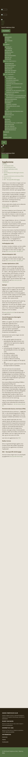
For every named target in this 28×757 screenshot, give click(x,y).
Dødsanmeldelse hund (13, 106)
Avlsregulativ (9, 101)
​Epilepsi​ (6, 171)
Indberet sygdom (11, 104)
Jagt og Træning (10, 126)
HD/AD (8, 107)
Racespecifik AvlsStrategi (16, 456)
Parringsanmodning (11, 99)
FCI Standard (8, 40)
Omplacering (8, 68)
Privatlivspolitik (5, 741)
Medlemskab (8, 50)
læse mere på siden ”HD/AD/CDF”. (14, 251)
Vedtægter (8, 53)
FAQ (6, 42)
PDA (19, 438)
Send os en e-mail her (10, 732)
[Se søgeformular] (4, 143)
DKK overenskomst (10, 55)
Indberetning (5, 207)
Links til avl (8, 113)
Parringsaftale (10, 81)
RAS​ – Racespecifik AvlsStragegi (12, 179)
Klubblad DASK (9, 52)
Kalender (6, 31)
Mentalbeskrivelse (10, 129)
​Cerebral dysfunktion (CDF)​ (11, 169)
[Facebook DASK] (3, 145)
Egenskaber (8, 37)
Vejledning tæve (11, 78)
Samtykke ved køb (10, 72)
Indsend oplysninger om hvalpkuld (13, 87)
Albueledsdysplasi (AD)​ (9, 167)
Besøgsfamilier (9, 63)
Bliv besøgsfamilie (10, 65)
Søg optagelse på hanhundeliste (16, 95)
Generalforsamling (11, 128)
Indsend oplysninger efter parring (14, 84)
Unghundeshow (9, 124)
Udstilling (8, 121)
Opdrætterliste (9, 114)
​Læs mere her (10, 725)
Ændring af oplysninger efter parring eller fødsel (15, 91)
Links (5, 134)
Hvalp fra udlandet (10, 70)
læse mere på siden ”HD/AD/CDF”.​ (14, 260)
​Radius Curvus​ (7, 178)
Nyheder (6, 132)
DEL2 (3, 753)
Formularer (7, 137)
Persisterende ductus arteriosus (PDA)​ (14, 176)
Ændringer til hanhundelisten (15, 97)
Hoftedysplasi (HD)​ (8, 165)
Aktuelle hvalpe (9, 67)
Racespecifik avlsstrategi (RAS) (14, 111)
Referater (9, 48)
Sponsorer (8, 59)
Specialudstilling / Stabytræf (14, 122)
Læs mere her (5, 718)
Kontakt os (8, 57)
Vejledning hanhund (12, 80)
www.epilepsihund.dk (9, 312)
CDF (7, 109)
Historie (7, 38)
